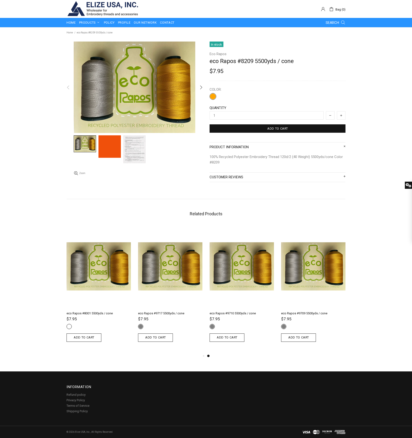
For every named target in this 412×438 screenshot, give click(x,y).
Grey (141, 326)
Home (70, 32)
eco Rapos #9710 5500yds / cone (233, 313)
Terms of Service (78, 405)
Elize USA (102, 8)
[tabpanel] (242, 289)
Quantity (218, 108)
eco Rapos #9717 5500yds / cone (161, 313)
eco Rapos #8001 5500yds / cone (90, 313)
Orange (213, 96)
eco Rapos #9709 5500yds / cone (304, 313)
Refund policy (76, 394)
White (69, 326)
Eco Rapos (218, 54)
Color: (215, 89)
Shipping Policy (77, 411)
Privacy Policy (76, 400)
